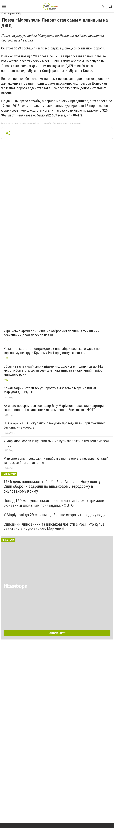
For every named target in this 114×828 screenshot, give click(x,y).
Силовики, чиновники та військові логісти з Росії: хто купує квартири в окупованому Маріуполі (54, 526)
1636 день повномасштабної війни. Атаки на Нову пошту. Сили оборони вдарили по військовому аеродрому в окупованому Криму (53, 486)
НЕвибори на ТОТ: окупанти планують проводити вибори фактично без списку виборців (55, 425)
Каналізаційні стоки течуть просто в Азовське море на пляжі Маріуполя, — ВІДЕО (50, 390)
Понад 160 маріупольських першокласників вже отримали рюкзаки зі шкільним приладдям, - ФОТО (54, 503)
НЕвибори (16, 586)
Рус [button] (103, 6)
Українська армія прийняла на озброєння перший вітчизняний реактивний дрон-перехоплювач (51, 333)
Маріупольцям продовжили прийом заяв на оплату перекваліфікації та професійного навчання (55, 460)
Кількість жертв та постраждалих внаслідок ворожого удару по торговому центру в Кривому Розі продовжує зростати (52, 351)
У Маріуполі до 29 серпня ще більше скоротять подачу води (55, 514)
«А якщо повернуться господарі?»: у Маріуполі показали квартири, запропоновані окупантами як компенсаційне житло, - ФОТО (54, 408)
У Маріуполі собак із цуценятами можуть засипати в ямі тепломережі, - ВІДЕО (57, 443)
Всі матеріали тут (57, 633)
